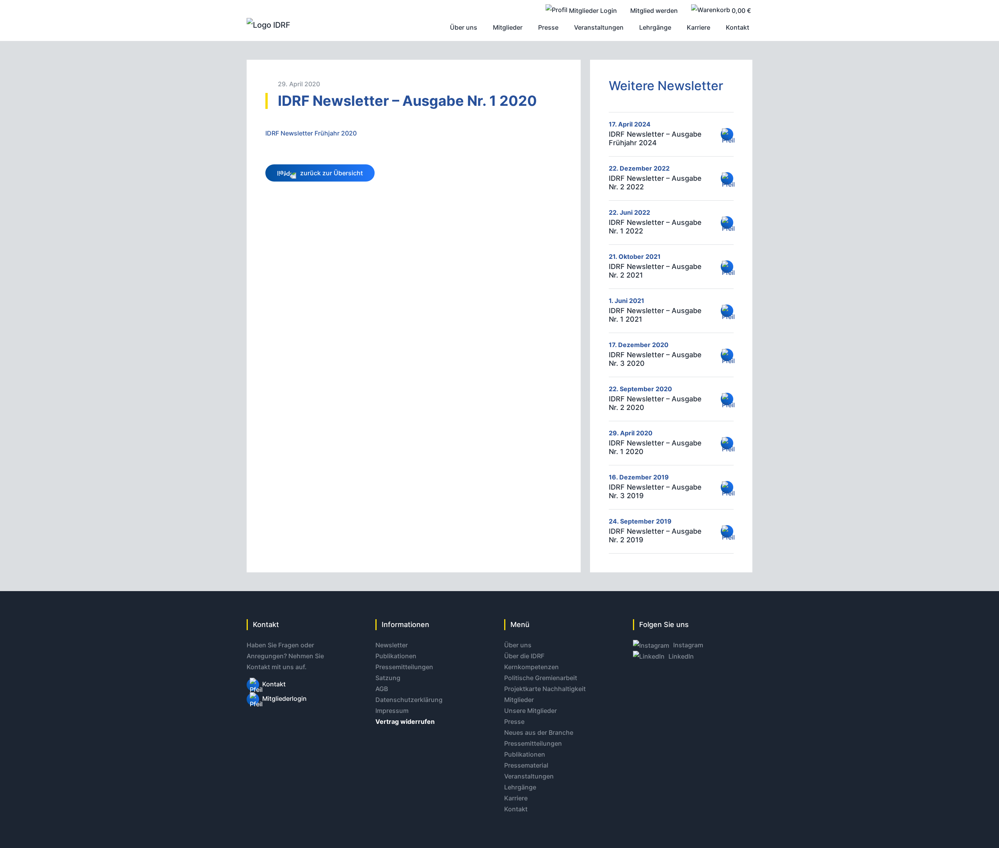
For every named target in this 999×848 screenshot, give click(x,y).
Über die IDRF (524, 656)
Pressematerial (526, 765)
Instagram (687, 645)
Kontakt (274, 684)
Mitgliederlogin (284, 698)
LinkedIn (680, 656)
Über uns (517, 645)
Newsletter (391, 645)
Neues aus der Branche (538, 732)
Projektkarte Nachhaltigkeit (545, 689)
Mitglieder (519, 700)
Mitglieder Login (592, 10)
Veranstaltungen (529, 776)
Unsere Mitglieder (530, 710)
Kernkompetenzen (531, 667)
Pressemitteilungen (404, 667)
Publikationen (395, 656)
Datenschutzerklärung (409, 700)
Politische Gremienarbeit (540, 678)
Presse (514, 721)
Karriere (516, 798)
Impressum (392, 710)
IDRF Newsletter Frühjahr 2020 (311, 133)
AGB (381, 689)
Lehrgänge (520, 787)
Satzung (387, 678)
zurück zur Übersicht (331, 173)
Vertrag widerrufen (405, 721)
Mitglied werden (654, 10)
